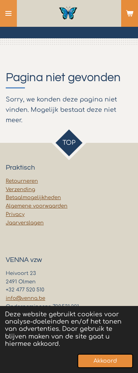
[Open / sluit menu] (8, 13)
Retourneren (22, 181)
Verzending (20, 189)
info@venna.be (25, 298)
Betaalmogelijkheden (33, 197)
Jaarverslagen (25, 223)
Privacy (15, 214)
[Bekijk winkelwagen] (129, 13)
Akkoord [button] (105, 361)
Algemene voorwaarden (36, 206)
